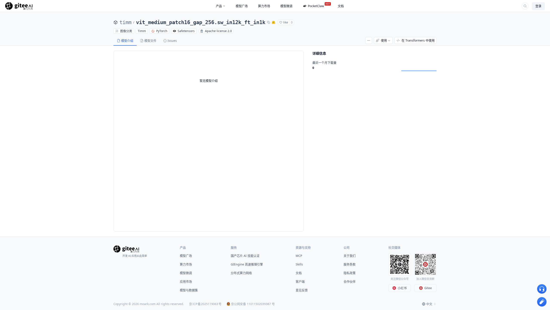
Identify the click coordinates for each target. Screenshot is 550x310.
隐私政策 (350, 273)
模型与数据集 (189, 290)
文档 (299, 273)
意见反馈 (302, 290)
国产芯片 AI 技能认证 (245, 256)
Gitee (428, 288)
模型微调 (186, 273)
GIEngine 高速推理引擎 (247, 264)
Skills (299, 264)
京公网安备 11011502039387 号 (253, 304)
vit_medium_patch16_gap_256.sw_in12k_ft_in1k (200, 22)
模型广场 (186, 256)
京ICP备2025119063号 (205, 304)
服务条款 (350, 264)
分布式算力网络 (241, 273)
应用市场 (186, 281)
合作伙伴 (350, 281)
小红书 (402, 288)
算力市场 (186, 264)
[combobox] (429, 304)
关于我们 (350, 256)
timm (125, 22)
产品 (219, 6)
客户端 (300, 281)
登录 (538, 6)
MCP (299, 256)
